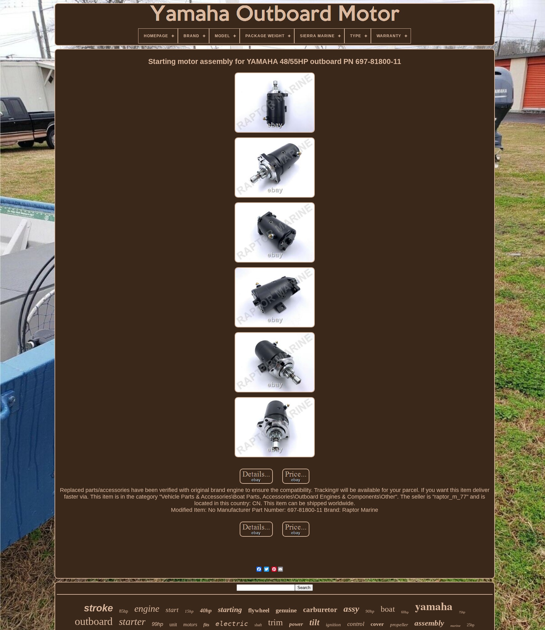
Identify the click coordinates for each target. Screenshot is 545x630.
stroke (98, 608)
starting (230, 609)
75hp (462, 612)
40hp (206, 610)
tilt (314, 622)
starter (132, 621)
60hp (405, 612)
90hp (370, 611)
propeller (399, 624)
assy (351, 609)
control (355, 624)
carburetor (320, 610)
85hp (123, 611)
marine (455, 625)
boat (388, 609)
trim (275, 622)
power (296, 624)
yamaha (434, 606)
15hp (189, 611)
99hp (157, 624)
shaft (258, 625)
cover (377, 624)
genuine (286, 610)
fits (206, 624)
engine (146, 608)
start (172, 610)
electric (231, 623)
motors (190, 624)
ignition (333, 624)
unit (173, 624)
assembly (429, 623)
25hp (470, 625)
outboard (94, 621)
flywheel (258, 610)
